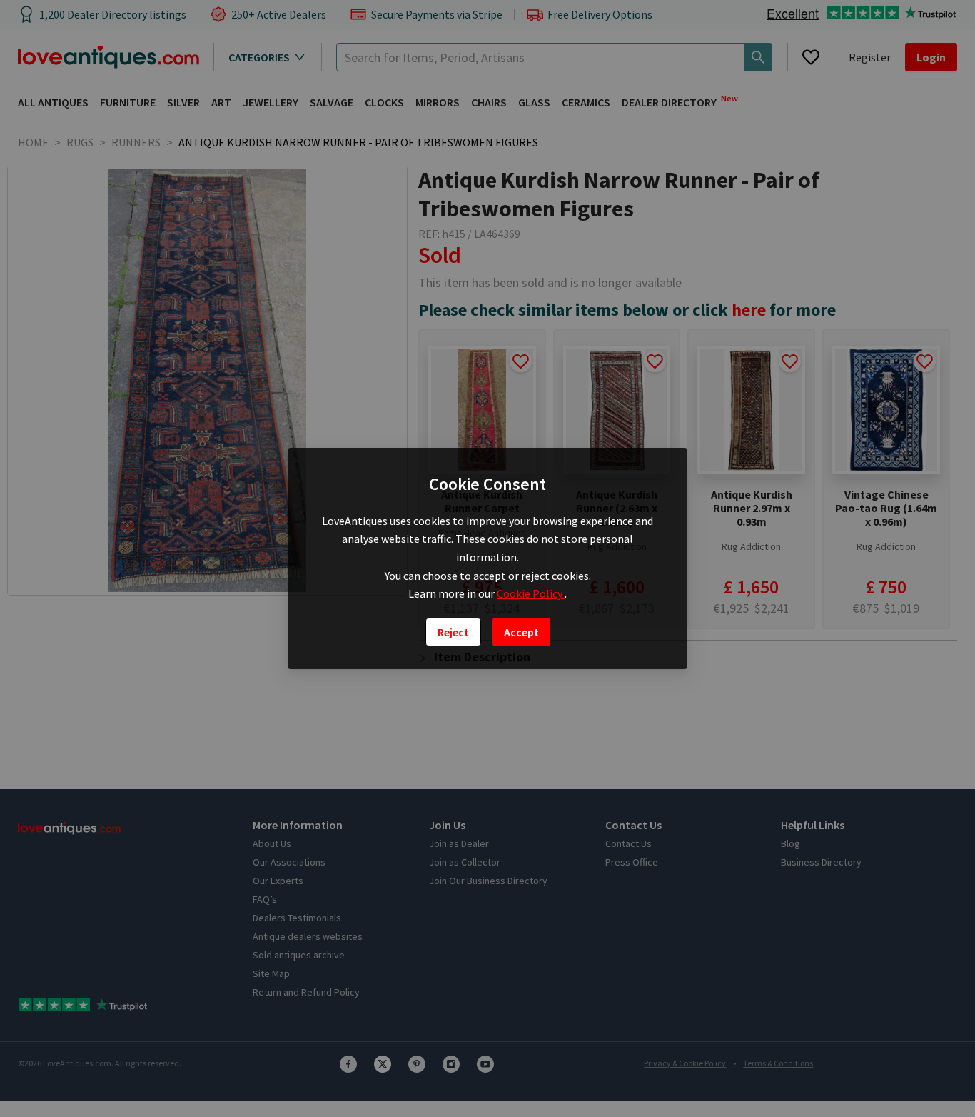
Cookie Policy (531, 593)
